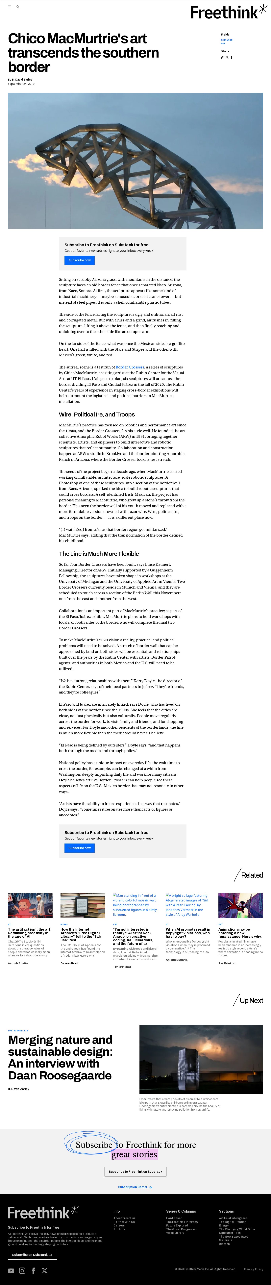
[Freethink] (229, 11)
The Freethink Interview (182, 1222)
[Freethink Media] (56, 1212)
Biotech (224, 1244)
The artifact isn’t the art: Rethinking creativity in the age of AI (29, 933)
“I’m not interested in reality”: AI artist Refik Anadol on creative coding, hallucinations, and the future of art (133, 936)
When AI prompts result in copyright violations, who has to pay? (188, 933)
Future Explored (177, 1225)
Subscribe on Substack (30, 1254)
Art (223, 43)
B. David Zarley (22, 79)
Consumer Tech (230, 1232)
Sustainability (18, 1030)
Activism (227, 40)
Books (64, 924)
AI (9, 924)
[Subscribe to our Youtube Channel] (11, 1271)
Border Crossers (130, 367)
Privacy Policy (253, 1269)
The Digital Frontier (232, 1222)
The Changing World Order (237, 1229)
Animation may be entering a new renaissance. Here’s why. (240, 933)
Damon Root (69, 963)
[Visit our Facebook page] (33, 1271)
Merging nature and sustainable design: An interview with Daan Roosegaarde (60, 1057)
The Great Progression (182, 1229)
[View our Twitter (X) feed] (44, 1271)
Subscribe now (79, 260)
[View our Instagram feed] (22, 1271)
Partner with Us (124, 1222)
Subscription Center (132, 1187)
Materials (225, 1240)
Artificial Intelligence (233, 1218)
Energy (224, 1225)
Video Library (175, 1232)
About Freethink (124, 1218)
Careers (119, 1225)
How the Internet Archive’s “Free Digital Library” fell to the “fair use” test (81, 935)
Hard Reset (174, 1218)
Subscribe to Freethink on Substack (135, 1171)
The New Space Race (233, 1236)
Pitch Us (119, 1229)
